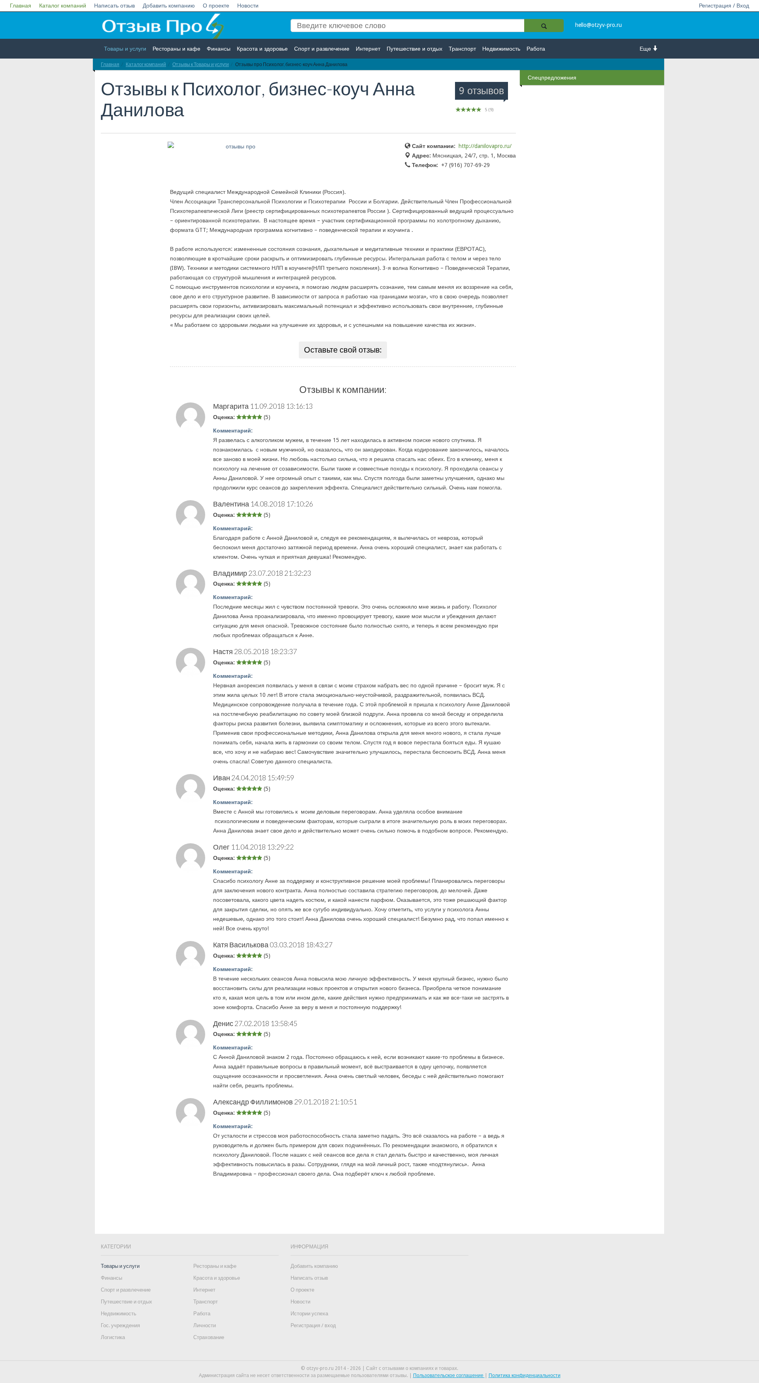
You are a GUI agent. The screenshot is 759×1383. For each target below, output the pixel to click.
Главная (20, 5)
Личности (204, 1325)
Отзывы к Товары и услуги (200, 64)
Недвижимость (501, 49)
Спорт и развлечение (321, 49)
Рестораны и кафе (176, 49)
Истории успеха (309, 1314)
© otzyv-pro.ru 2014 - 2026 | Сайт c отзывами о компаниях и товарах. (379, 1368)
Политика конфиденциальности (525, 1375)
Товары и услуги (125, 49)
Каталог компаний (62, 5)
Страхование (208, 1337)
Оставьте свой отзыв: (343, 350)
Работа (536, 49)
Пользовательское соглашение (449, 1375)
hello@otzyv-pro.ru (598, 25)
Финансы (218, 49)
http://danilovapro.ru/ (485, 146)
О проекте (216, 5)
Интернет (368, 49)
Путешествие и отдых (414, 49)
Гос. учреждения (120, 1325)
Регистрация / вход (313, 1325)
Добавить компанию (169, 5)
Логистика (113, 1337)
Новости (248, 5)
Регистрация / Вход (724, 5)
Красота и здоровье (262, 49)
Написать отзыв (114, 5)
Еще (646, 49)
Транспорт (462, 49)
